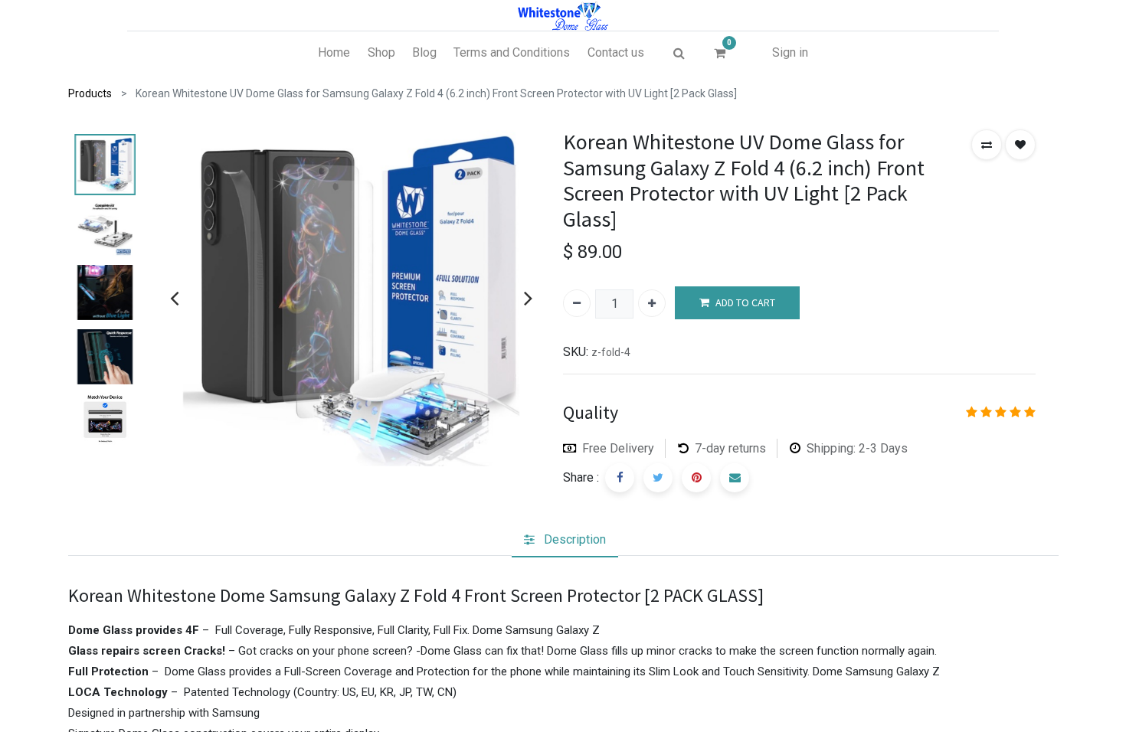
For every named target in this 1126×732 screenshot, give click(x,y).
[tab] (565, 539)
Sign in (790, 52)
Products (90, 93)
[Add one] (652, 303)
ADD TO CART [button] (745, 302)
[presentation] (174, 298)
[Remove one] (577, 303)
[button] (986, 144)
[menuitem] (333, 53)
